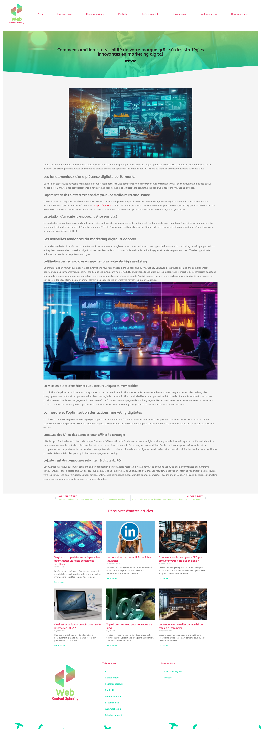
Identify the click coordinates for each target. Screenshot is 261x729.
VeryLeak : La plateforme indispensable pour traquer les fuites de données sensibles (77, 561)
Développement (239, 14)
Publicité (123, 14)
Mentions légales (173, 671)
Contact (168, 677)
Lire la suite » (59, 582)
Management (64, 14)
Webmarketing (209, 14)
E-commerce (179, 14)
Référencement (150, 14)
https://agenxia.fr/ (104, 205)
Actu (40, 14)
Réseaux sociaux (95, 14)
